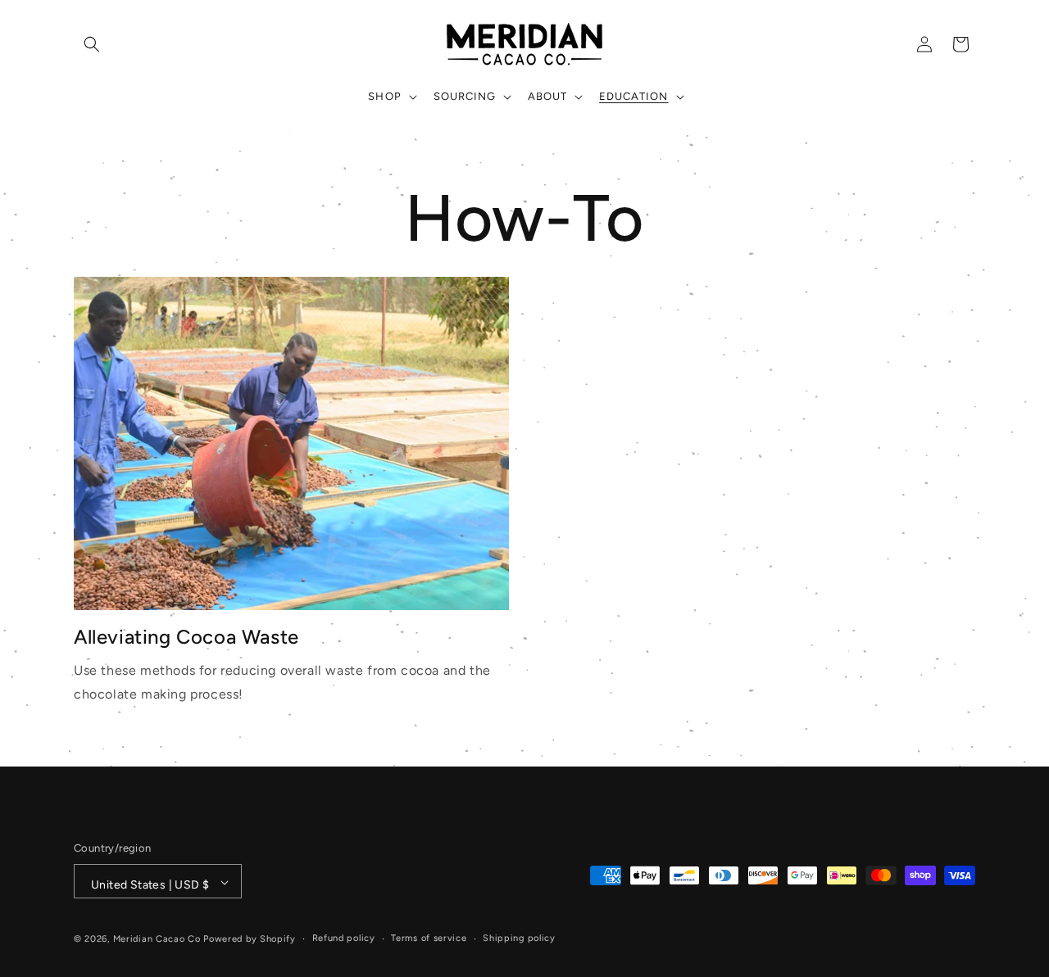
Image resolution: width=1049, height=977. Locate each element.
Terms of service (428, 939)
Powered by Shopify (249, 939)
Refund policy (343, 939)
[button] (92, 44)
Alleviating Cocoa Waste (186, 637)
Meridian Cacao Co (157, 939)
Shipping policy (519, 939)
